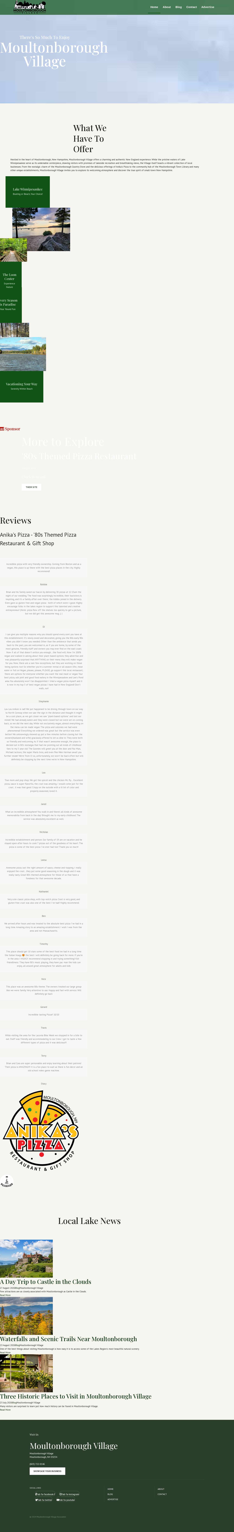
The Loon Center (9, 276)
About (167, 7)
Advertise (207, 7)
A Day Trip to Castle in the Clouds (45, 1281)
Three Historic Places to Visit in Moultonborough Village (76, 1396)
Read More (5, 1295)
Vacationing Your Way (21, 384)
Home (154, 7)
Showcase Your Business (47, 1471)
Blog (179, 7)
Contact (191, 7)
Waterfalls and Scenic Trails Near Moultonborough (68, 1339)
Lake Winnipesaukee (28, 189)
